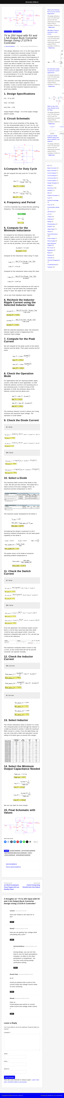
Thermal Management (53, 260)
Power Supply (51, 238)
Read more (52, 27)
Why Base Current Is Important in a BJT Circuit (53, 32)
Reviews (49, 255)
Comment (7, 1032)
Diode (49, 185)
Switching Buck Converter (23, 855)
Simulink (49, 257)
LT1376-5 (30, 853)
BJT (48, 165)
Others (49, 231)
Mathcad (49, 219)
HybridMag (59, 1095)
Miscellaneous (51, 224)
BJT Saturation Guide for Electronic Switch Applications (53, 70)
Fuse (48, 198)
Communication (52, 178)
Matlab (49, 221)
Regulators (50, 250)
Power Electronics (17, 31)
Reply (12, 922)
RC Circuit (50, 247)
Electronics (50, 188)
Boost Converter (52, 168)
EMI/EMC (50, 190)
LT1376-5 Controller (10, 855)
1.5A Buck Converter (15, 850)
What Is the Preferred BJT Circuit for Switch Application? (53, 11)
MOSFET (49, 226)
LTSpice (49, 216)
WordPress (50, 1095)
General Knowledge (52, 200)
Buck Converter (8, 31)
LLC (48, 214)
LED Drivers (50, 211)
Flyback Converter (52, 195)
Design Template (52, 183)
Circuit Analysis (51, 173)
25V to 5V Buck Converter (28, 850)
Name (6, 1053)
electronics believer (17, 1095)
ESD (48, 193)
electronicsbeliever (10, 46)
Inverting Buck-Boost (53, 207)
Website (6, 1069)
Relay (48, 252)
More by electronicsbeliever (13, 867)
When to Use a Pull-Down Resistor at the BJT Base (53, 108)
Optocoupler (50, 229)
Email (6, 1061)
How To (49, 205)
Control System (51, 180)
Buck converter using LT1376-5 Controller (16, 853)
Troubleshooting (51, 264)
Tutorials (49, 267)
